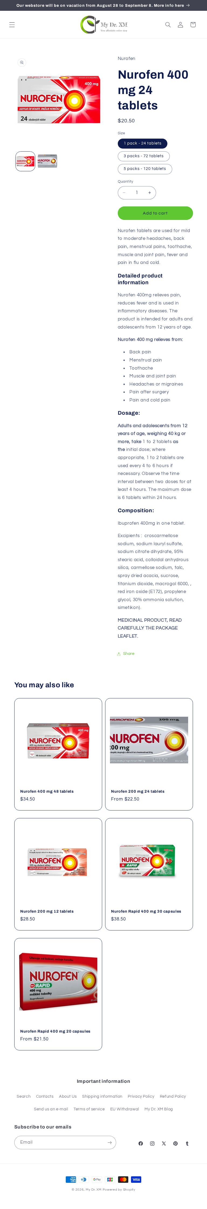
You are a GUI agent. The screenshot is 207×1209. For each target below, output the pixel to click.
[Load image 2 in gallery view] (47, 161)
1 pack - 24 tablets (143, 143)
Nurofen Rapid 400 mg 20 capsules (55, 1031)
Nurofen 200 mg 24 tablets (138, 791)
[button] (12, 24)
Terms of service (89, 1109)
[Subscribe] (109, 1142)
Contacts (45, 1096)
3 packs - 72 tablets (144, 156)
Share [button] (128, 654)
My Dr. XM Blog (158, 1109)
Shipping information (102, 1096)
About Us (68, 1096)
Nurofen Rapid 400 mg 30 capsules (146, 911)
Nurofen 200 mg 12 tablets (47, 911)
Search (23, 1096)
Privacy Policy (141, 1096)
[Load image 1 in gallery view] (25, 161)
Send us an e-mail (51, 1109)
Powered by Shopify (119, 1189)
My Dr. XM (94, 1189)
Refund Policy (173, 1096)
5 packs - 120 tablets (145, 169)
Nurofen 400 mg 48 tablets (47, 791)
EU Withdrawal (124, 1109)
